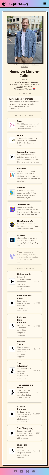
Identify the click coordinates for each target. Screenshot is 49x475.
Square (34, 82)
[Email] (33, 471)
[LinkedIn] (21, 471)
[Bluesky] (27, 471)
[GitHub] (15, 471)
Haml (27, 84)
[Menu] (45, 3)
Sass (22, 84)
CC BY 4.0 (25, 65)
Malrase (28, 89)
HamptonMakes (15, 3)
